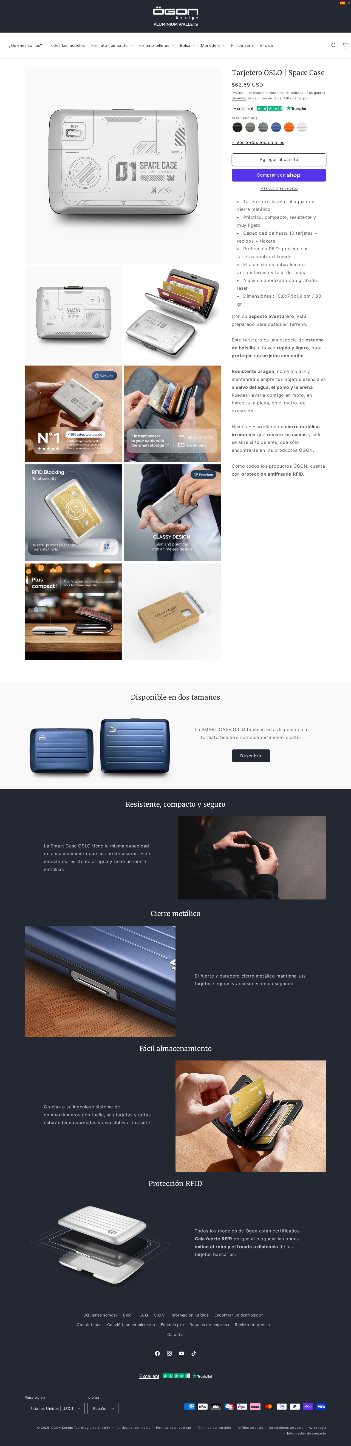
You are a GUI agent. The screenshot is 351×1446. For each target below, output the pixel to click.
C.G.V (159, 1315)
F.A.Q (142, 1315)
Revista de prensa (252, 1324)
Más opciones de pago (279, 188)
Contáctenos (89, 1324)
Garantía (175, 1334)
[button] (334, 45)
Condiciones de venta (286, 1428)
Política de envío (250, 1428)
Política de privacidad (173, 1428)
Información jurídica (190, 1315)
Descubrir (251, 755)
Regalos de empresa (209, 1324)
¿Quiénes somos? (101, 1315)
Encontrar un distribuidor (238, 1315)
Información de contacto (306, 1433)
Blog (127, 1315)
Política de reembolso (133, 1428)
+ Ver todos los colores (258, 142)
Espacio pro (172, 1324)
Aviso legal (317, 1428)
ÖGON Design (62, 1428)
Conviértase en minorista (131, 1324)
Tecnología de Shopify (92, 1428)
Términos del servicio (214, 1428)
